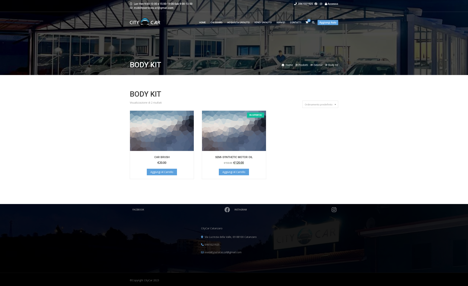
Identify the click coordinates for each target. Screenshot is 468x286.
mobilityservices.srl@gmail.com (153, 7)
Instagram (241, 209)
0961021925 (305, 3)
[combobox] (320, 104)
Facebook (138, 209)
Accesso (332, 3)
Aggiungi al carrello (161, 172)
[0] (306, 22)
